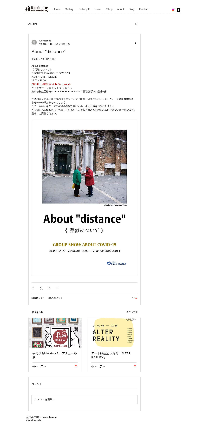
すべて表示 (132, 311)
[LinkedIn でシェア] (49, 287)
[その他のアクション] (135, 42)
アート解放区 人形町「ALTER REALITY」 (111, 355)
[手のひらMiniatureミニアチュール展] (55, 333)
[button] (136, 24)
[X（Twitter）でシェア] (41, 287)
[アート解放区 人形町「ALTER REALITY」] (113, 333)
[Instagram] (174, 10)
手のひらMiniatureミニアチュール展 (54, 355)
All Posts (32, 23)
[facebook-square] (178, 10)
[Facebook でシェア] (33, 287)
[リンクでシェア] (56, 287)
